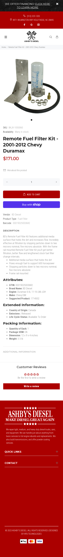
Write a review (31, 386)
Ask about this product (17, 170)
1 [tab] (31, 120)
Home (4, 47)
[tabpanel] (31, 86)
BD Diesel (16, 214)
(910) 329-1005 (33, 16)
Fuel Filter (23, 218)
